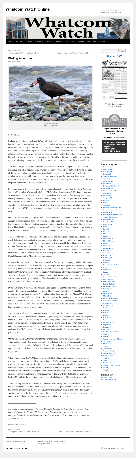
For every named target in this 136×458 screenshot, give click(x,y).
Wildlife (105, 370)
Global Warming (108, 253)
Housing (106, 262)
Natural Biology (108, 303)
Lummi (105, 291)
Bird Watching (107, 193)
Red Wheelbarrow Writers (111, 332)
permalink (22, 424)
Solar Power (107, 341)
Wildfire (106, 367)
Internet (105, 272)
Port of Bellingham (109, 322)
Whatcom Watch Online (28, 9)
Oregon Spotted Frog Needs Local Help (24, 53)
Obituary (106, 310)
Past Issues (20, 41)
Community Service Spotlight (112, 210)
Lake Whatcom (108, 279)
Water (105, 360)
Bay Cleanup (107, 183)
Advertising (39, 41)
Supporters (80, 41)
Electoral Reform (108, 241)
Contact (49, 41)
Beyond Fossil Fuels (109, 191)
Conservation (107, 212)
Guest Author (107, 255)
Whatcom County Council (111, 365)
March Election (108, 293)
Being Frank (107, 174)
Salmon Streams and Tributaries (113, 339)
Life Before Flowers (109, 286)
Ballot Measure (108, 181)
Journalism (106, 274)
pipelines (106, 315)
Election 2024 (107, 236)
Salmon (105, 336)
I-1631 (105, 267)
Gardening (106, 250)
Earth (105, 226)
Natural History (108, 305)
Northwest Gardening (110, 308)
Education (106, 231)
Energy (105, 243)
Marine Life (107, 296)
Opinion (106, 312)
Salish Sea (106, 334)
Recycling (106, 329)
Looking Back (107, 289)
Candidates (106, 200)
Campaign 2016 (108, 198)
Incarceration (107, 269)
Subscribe (70, 41)
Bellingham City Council (111, 186)
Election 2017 (107, 234)
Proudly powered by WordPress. (114, 448)
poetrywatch (107, 317)
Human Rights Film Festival (112, 265)
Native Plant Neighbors (110, 301)
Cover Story (107, 167)
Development (107, 224)
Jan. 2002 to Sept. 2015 (108, 377)
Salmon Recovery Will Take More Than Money (74, 53)
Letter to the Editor (109, 284)
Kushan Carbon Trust (110, 277)
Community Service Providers (112, 207)
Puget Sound (107, 324)
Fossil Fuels (107, 246)
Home (10, 41)
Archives (102, 41)
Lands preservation (109, 281)
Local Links (91, 41)
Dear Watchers (107, 171)
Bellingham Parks (108, 188)
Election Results (108, 238)
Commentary (107, 205)
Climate (105, 203)
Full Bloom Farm (108, 248)
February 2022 (114, 56)
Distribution (59, 41)
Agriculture (106, 179)
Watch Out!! (107, 358)
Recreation (106, 327)
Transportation (107, 348)
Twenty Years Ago (109, 353)
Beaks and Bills (108, 169)
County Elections (108, 219)
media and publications (110, 298)
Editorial (106, 229)
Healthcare (106, 260)
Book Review (107, 195)
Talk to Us (106, 346)
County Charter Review (110, 217)
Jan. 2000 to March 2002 (109, 379)
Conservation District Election (112, 214)
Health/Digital (107, 257)
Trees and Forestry (109, 351)
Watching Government (110, 176)
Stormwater (107, 344)
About (30, 41)
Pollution (106, 320)
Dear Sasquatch (108, 222)
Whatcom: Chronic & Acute (112, 363)
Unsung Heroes (108, 356)
